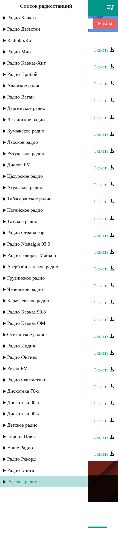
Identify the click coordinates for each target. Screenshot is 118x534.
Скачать (101, 50)
